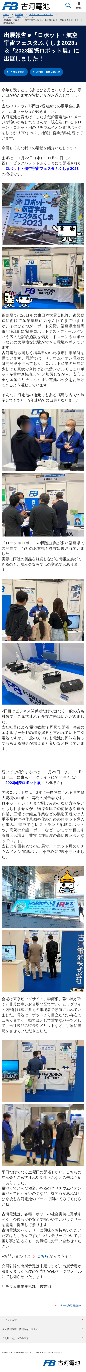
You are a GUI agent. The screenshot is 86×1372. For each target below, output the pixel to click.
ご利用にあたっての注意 (15, 1338)
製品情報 (19, 14)
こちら (42, 1256)
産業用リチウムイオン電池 (41, 14)
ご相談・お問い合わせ (48, 72)
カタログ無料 (17, 72)
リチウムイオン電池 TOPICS (16, 17)
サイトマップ (9, 1320)
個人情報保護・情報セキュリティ (20, 1329)
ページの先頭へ (71, 1305)
